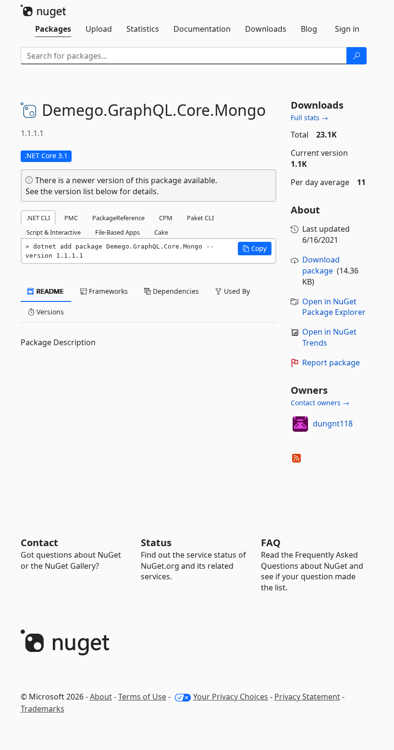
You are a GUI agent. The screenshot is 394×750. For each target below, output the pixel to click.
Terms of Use (142, 696)
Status (156, 542)
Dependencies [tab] (175, 291)
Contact (39, 542)
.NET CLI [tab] (38, 217)
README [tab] (49, 291)
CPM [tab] (165, 217)
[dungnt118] (300, 424)
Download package (321, 265)
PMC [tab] (71, 217)
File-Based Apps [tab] (117, 232)
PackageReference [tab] (118, 217)
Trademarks (42, 708)
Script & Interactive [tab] (53, 232)
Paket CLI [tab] (200, 217)
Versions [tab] (49, 311)
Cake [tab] (161, 232)
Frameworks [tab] (107, 291)
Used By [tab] (236, 291)
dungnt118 (333, 423)
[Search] (356, 55)
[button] (254, 248)
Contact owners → (320, 402)
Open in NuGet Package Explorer (334, 307)
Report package (331, 362)
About (101, 696)
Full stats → (309, 117)
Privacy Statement (307, 696)
